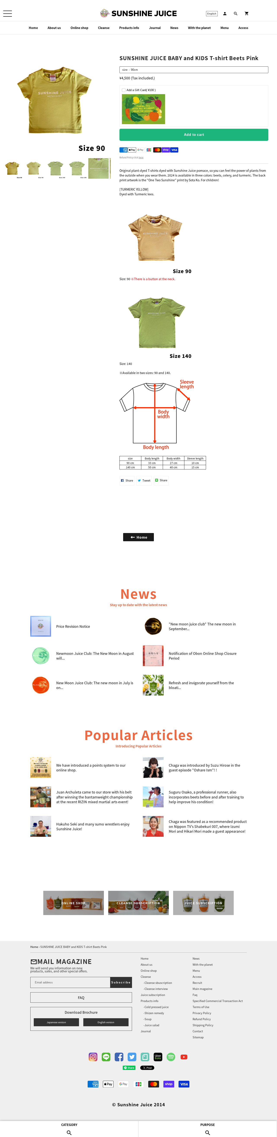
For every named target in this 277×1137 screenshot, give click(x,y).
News (174, 28)
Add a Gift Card (141, 90)
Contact (198, 1031)
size (124, 69)
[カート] (247, 13)
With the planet (199, 28)
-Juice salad (151, 1025)
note (145, 1057)
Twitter (132, 1057)
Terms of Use (201, 1006)
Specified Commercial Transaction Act (218, 1000)
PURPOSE (194, 567)
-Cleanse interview (155, 988)
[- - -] (7, 14)
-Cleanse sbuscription (157, 982)
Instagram (93, 1057)
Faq (195, 994)
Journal (155, 28)
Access (243, 28)
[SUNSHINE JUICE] (144, 13)
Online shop (79, 28)
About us (54, 28)
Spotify (171, 1057)
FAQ (81, 997)
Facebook (119, 1057)
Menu (225, 28)
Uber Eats (158, 1057)
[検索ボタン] (235, 13)
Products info (129, 28)
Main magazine (202, 988)
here (141, 157)
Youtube (184, 1057)
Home (33, 28)
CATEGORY (83, 567)
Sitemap (198, 1037)
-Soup (147, 1019)
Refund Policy (202, 1019)
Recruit (197, 982)
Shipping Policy (203, 1025)
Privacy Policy (202, 1013)
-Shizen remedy (153, 1013)
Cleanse (104, 28)
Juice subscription (153, 994)
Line (106, 1057)
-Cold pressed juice (156, 1006)
